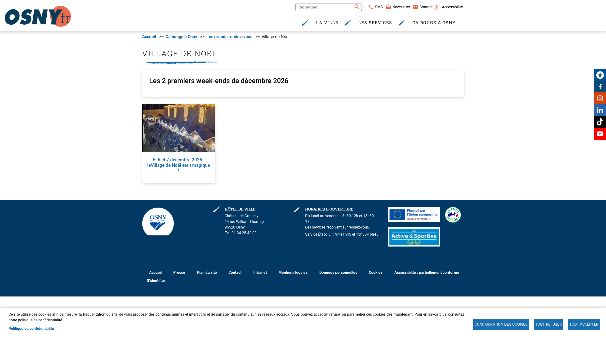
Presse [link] (179, 272)
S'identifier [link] (156, 280)
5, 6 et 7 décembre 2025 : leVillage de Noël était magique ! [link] (178, 165)
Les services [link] (375, 22)
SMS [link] (379, 7)
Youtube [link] (600, 134)
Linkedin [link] (600, 110)
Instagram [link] (600, 98)
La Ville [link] (327, 22)
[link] (600, 75)
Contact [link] (425, 7)
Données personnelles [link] (338, 272)
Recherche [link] (181, 5)
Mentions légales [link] (292, 272)
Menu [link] (201, 5)
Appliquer (356, 7)
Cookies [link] (376, 272)
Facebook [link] (600, 86)
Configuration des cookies (501, 324)
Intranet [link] (260, 272)
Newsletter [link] (401, 7)
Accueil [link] (149, 36)
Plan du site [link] (207, 272)
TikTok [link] (600, 122)
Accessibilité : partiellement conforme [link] (426, 272)
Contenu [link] (159, 5)
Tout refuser (548, 324)
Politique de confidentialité (31, 328)
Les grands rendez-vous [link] (229, 36)
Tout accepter (583, 324)
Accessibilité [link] (452, 7)
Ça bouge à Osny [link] (434, 22)
